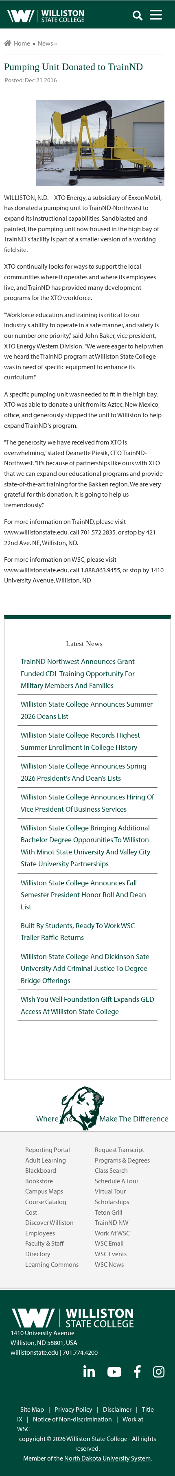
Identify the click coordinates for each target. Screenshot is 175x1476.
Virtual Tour (110, 1191)
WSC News (109, 1264)
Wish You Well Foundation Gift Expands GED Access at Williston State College (87, 1005)
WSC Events (111, 1254)
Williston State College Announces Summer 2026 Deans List (87, 709)
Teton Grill (108, 1212)
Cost (31, 1212)
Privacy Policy (73, 1409)
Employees (40, 1233)
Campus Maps (44, 1191)
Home (20, 43)
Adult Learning (45, 1160)
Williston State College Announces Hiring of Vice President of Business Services (87, 802)
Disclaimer (117, 1409)
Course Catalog (45, 1202)
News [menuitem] (45, 43)
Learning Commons (52, 1264)
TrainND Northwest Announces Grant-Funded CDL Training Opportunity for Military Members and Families (79, 673)
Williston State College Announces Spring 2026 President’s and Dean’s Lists (84, 771)
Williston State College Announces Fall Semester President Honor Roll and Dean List (83, 894)
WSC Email (109, 1243)
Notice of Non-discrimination (72, 1419)
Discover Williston (49, 1222)
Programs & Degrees (122, 1160)
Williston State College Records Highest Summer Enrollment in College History (80, 740)
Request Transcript (119, 1149)
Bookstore (39, 1181)
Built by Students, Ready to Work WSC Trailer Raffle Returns (78, 931)
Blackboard (40, 1170)
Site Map (32, 1409)
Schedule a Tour (116, 1181)
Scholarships (112, 1202)
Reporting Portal (47, 1149)
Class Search (111, 1170)
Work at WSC (112, 1233)
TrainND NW (112, 1222)
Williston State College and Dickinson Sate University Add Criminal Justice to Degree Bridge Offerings (85, 968)
